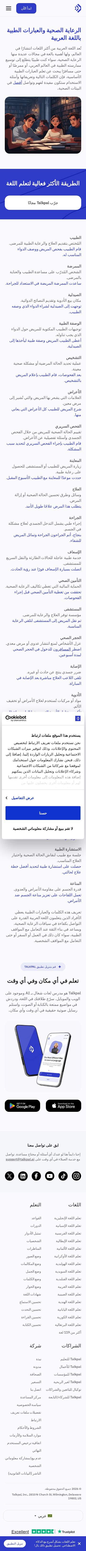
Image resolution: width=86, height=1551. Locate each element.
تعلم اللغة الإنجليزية (67, 1218)
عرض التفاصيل (22, 798)
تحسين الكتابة (31, 1325)
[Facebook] (36, 1176)
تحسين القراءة (31, 1317)
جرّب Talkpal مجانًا (43, 202)
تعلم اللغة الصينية (69, 1294)
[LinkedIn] (23, 1176)
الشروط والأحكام (29, 1427)
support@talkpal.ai (20, 1159)
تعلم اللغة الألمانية (69, 1248)
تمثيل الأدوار (33, 1233)
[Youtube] (49, 1176)
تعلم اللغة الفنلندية (68, 1279)
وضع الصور (33, 1256)
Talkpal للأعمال (70, 1367)
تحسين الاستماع (30, 1302)
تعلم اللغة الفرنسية (68, 1233)
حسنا (43, 813)
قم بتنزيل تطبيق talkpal (40, 966)
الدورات (35, 1226)
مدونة (37, 1367)
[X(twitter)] (9, 1176)
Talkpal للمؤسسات (67, 1374)
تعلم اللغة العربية (69, 1286)
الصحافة (35, 1374)
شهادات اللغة (32, 1294)
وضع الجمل (33, 1271)
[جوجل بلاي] (22, 1106)
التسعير (36, 1382)
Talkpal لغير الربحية (67, 1382)
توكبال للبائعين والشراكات (63, 1389)
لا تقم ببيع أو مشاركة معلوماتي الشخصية (43, 828)
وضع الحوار (33, 1286)
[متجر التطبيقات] (63, 1106)
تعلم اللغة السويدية (68, 1271)
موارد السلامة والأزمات (25, 1435)
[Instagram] (76, 1176)
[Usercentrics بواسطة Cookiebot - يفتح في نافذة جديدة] (25, 718)
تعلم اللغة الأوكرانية (67, 1256)
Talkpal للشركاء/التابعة (64, 1397)
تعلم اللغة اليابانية (69, 1309)
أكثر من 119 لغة (70, 1332)
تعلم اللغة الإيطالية (68, 1241)
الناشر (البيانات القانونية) (24, 1473)
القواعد (36, 1218)
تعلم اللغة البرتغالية (68, 1325)
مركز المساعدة (30, 1397)
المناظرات (34, 1248)
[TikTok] (63, 1176)
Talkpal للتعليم (70, 1359)
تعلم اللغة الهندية (69, 1302)
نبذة (38, 1359)
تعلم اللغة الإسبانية (68, 1226)
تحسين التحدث (31, 1309)
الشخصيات (34, 1241)
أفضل (17, 82)
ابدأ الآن (26, 8)
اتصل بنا (35, 1389)
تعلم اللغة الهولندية (68, 1264)
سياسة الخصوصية (29, 1405)
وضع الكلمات (32, 1279)
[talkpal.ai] (78, 8)
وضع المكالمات (31, 1264)
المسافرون (62, 649)
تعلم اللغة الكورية (69, 1317)
